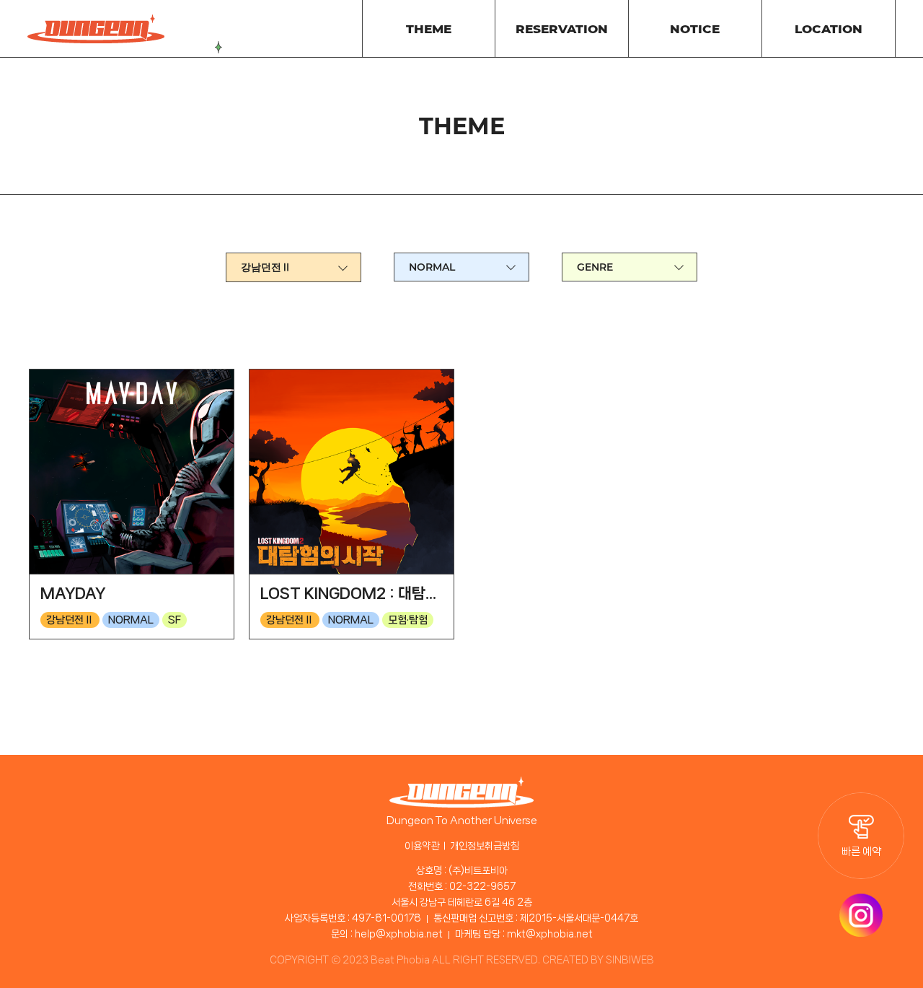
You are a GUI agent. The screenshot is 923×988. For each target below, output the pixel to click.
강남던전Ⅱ (266, 267)
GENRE (595, 267)
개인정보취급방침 (484, 846)
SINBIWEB (630, 960)
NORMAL (432, 267)
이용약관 (422, 846)
